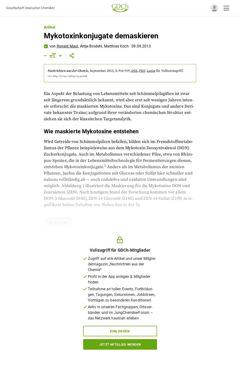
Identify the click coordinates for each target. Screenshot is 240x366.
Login (151, 71)
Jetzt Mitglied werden (120, 344)
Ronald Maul (67, 46)
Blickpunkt (58, 222)
